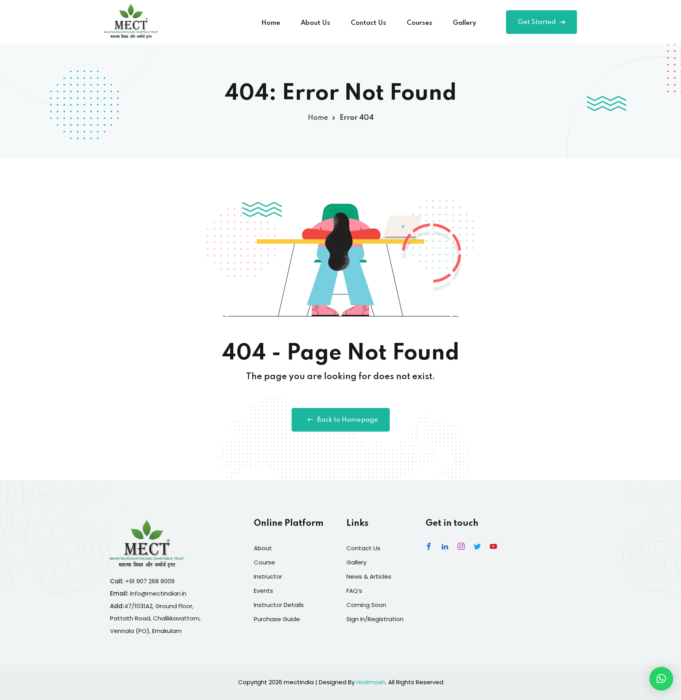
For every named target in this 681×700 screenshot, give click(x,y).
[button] (661, 679)
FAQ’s (354, 590)
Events (263, 590)
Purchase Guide (277, 619)
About (263, 548)
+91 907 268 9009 (150, 581)
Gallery (464, 23)
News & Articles (368, 576)
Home (270, 23)
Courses (419, 23)
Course (264, 562)
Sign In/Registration (375, 619)
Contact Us (368, 23)
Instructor (268, 576)
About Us (315, 23)
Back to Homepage (347, 420)
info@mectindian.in (158, 593)
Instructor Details (279, 605)
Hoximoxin (370, 682)
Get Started (537, 22)
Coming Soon (366, 605)
